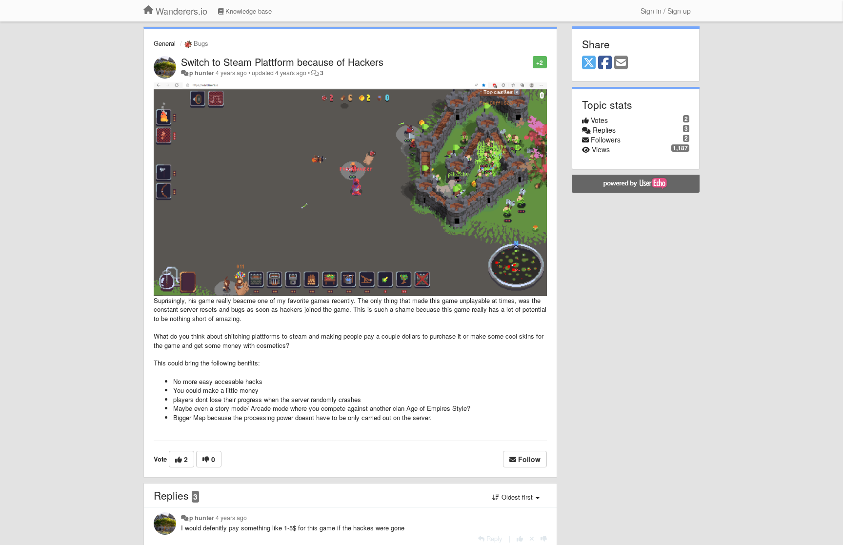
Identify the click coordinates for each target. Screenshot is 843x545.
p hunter (201, 72)
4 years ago (231, 517)
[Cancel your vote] (531, 538)
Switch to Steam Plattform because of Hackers (282, 62)
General (165, 43)
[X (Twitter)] (589, 63)
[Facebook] (605, 63)
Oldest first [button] (517, 497)
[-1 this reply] (544, 538)
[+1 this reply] (520, 538)
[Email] (621, 63)
